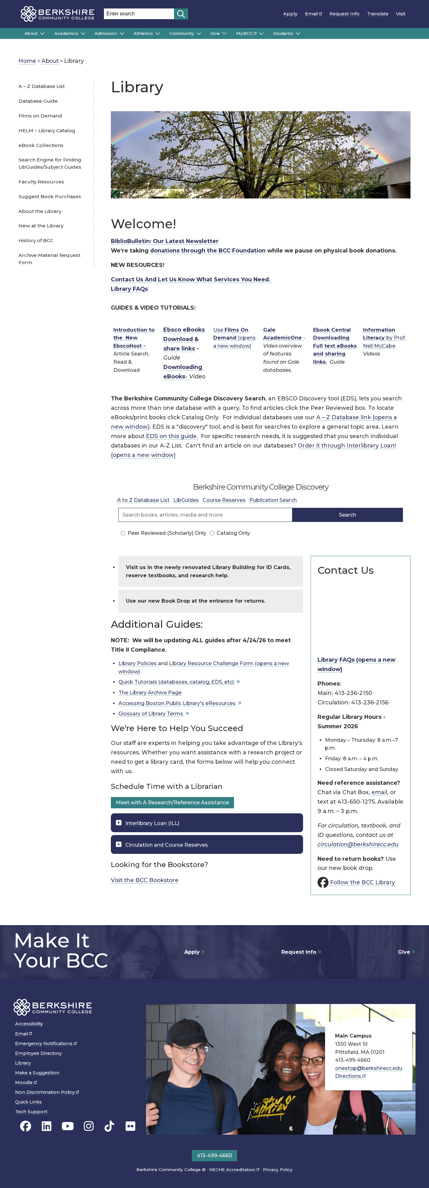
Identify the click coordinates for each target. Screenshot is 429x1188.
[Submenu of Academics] (83, 33)
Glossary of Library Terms (151, 714)
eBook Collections (41, 145)
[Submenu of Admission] (122, 33)
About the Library (40, 211)
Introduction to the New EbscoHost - (134, 338)
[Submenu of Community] (199, 33)
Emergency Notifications (44, 1043)
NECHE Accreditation (233, 1169)
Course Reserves (224, 500)
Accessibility (29, 1024)
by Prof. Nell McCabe (384, 338)
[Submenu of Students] (298, 33)
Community (182, 33)
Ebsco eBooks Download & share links (184, 339)
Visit (400, 14)
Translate (377, 14)
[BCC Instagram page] (89, 1126)
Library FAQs (129, 288)
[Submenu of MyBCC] (261, 33)
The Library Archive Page (150, 693)
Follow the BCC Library (362, 882)
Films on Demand (40, 116)
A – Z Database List (42, 86)
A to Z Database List (143, 500)
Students (283, 33)
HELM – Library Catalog (47, 130)
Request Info (344, 14)
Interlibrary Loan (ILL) (151, 823)
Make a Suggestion (37, 1073)
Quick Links (28, 1102)
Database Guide (38, 101)
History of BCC (36, 240)
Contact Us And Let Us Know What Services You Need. (191, 279)
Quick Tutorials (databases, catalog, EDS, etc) (176, 682)
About (31, 33)
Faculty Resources (41, 182)
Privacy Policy (278, 1169)
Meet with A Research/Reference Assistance (172, 803)
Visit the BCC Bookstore (144, 880)
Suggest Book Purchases (50, 196)
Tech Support (31, 1112)
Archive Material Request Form (49, 258)
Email (312, 14)
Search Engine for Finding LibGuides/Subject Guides (50, 163)
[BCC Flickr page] (130, 1126)
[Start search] (181, 13)
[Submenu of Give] (224, 33)
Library (23, 1063)
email (379, 792)
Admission (106, 33)
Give (215, 33)
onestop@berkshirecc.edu (368, 1068)
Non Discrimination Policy (45, 1092)
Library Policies (138, 663)
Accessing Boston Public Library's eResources (177, 703)
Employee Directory (38, 1053)
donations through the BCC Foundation (208, 250)
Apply (290, 14)
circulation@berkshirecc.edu (358, 844)
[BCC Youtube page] (68, 1126)
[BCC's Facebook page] (25, 1126)
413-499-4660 (214, 1155)
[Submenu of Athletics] (157, 33)
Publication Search (273, 500)
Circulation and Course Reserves (166, 845)
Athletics (143, 33)
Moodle (24, 1082)
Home (27, 60)
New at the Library (41, 226)
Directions (348, 1076)
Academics (66, 33)
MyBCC (244, 33)
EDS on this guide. (172, 436)
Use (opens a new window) (234, 338)
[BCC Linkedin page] (47, 1126)
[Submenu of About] (42, 33)
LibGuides (186, 500)
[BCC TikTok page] (109, 1126)
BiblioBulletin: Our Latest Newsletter (165, 241)
